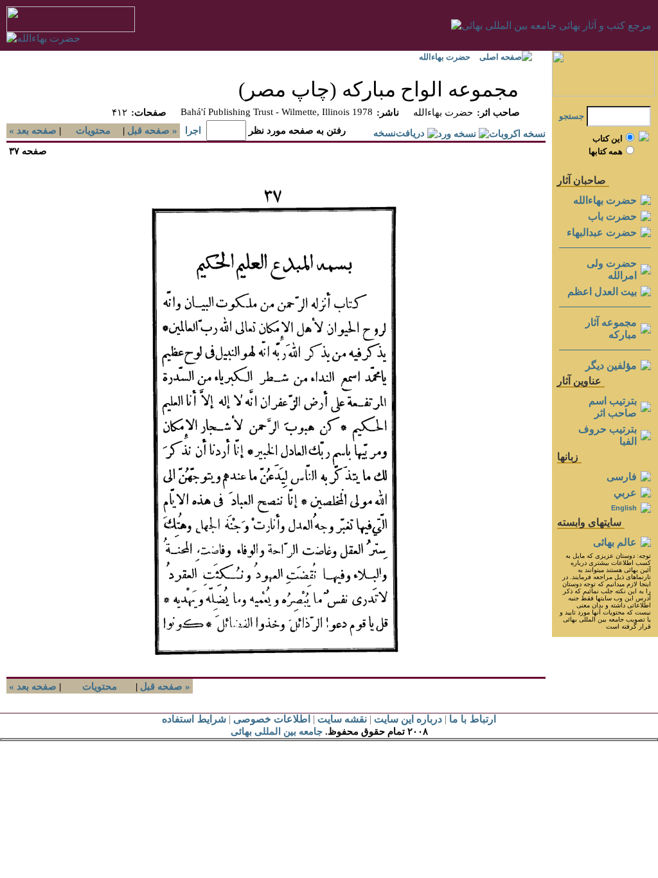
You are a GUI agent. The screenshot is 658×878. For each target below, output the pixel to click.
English (624, 508)
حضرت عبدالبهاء (602, 232)
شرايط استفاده (194, 718)
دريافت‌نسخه (399, 133)
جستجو (571, 116)
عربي (625, 492)
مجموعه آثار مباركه (611, 328)
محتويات (93, 130)
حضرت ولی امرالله (612, 269)
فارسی (622, 476)
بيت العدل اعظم (602, 291)
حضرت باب (612, 216)
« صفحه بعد (31, 130)
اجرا (193, 130)
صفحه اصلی (500, 57)
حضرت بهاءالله (444, 57)
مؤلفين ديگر (611, 365)
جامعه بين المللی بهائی (277, 731)
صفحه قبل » (153, 130)
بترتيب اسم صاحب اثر (613, 406)
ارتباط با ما (472, 718)
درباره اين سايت (408, 718)
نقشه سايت (342, 718)
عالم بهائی (615, 542)
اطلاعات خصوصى (271, 718)
